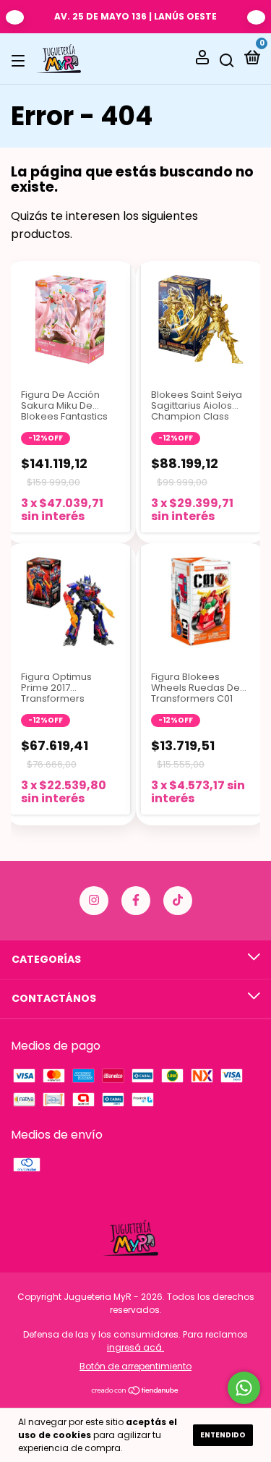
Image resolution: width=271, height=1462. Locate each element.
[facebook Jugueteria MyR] (135, 900)
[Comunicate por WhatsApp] (244, 1388)
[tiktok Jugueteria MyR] (177, 900)
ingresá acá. (135, 1347)
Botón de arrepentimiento (135, 1366)
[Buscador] (227, 59)
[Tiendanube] (135, 1391)
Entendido (223, 1434)
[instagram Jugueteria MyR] (93, 900)
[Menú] (20, 59)
